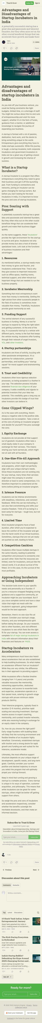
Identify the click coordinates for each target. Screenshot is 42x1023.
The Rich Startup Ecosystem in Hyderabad (15, 938)
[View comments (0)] (11, 48)
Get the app (31, 1013)
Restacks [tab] (16, 885)
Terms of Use (31, 842)
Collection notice (21, 1007)
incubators (32, 235)
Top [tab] (4, 913)
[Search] (38, 912)
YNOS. (27, 641)
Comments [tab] (7, 885)
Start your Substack (15, 1013)
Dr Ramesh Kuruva (17, 968)
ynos (8, 41)
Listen (37, 42)
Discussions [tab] (18, 913)
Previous (8, 870)
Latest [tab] (10, 913)
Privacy (29, 1005)
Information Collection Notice (22, 844)
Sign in (37, 3)
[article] (21, 925)
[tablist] (11, 885)
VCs (3, 342)
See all (6, 977)
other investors (16, 342)
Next (35, 870)
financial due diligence (20, 387)
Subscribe (29, 3)
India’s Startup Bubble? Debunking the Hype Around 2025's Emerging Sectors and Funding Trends (15, 958)
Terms (35, 1005)
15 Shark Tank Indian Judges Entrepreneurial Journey (15, 920)
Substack (10, 1018)
